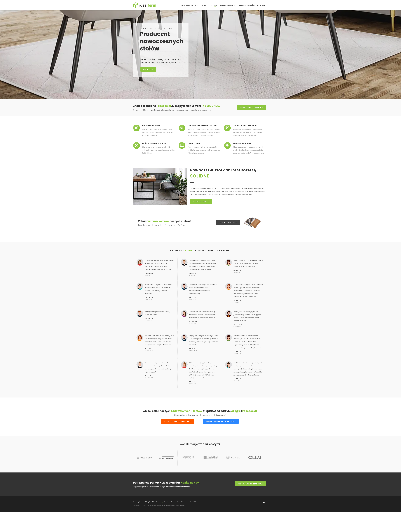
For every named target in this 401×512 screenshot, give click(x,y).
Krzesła (158, 502)
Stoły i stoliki (149, 502)
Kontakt (193, 502)
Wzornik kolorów (182, 502)
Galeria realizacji (169, 502)
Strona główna (138, 502)
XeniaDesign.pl (180, 505)
